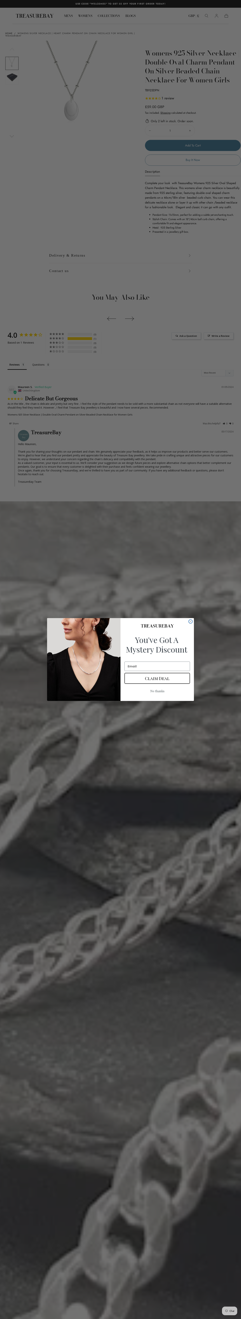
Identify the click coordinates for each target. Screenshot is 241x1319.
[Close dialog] (190, 621)
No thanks (157, 691)
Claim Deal (157, 678)
